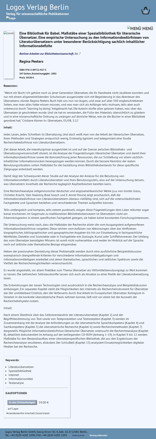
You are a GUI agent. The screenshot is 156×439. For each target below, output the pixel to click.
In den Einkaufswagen (22, 402)
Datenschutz (78, 435)
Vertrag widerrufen (98, 435)
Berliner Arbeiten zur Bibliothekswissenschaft (46, 53)
